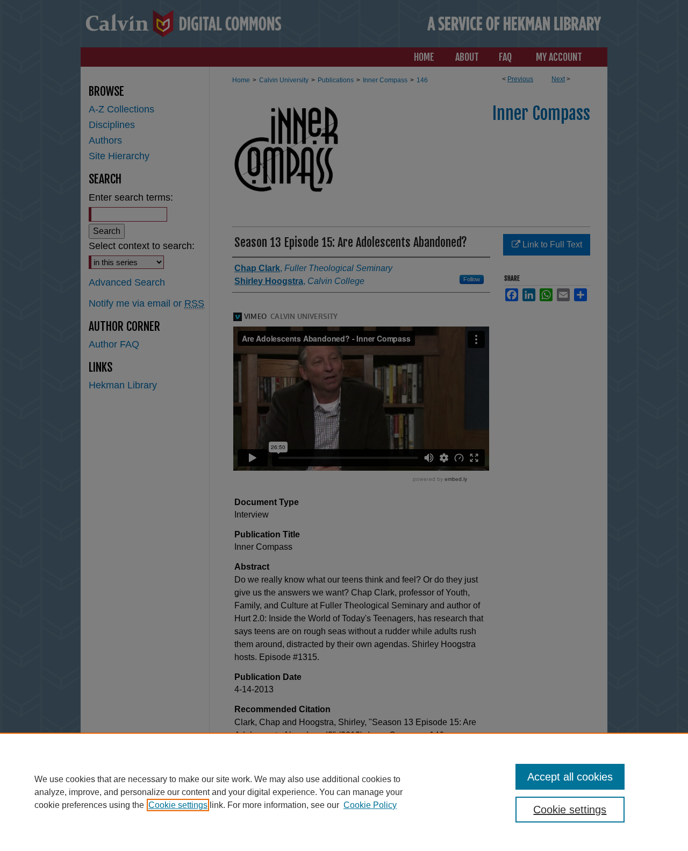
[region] (344, 792)
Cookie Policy (370, 805)
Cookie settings (177, 805)
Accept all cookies (570, 777)
